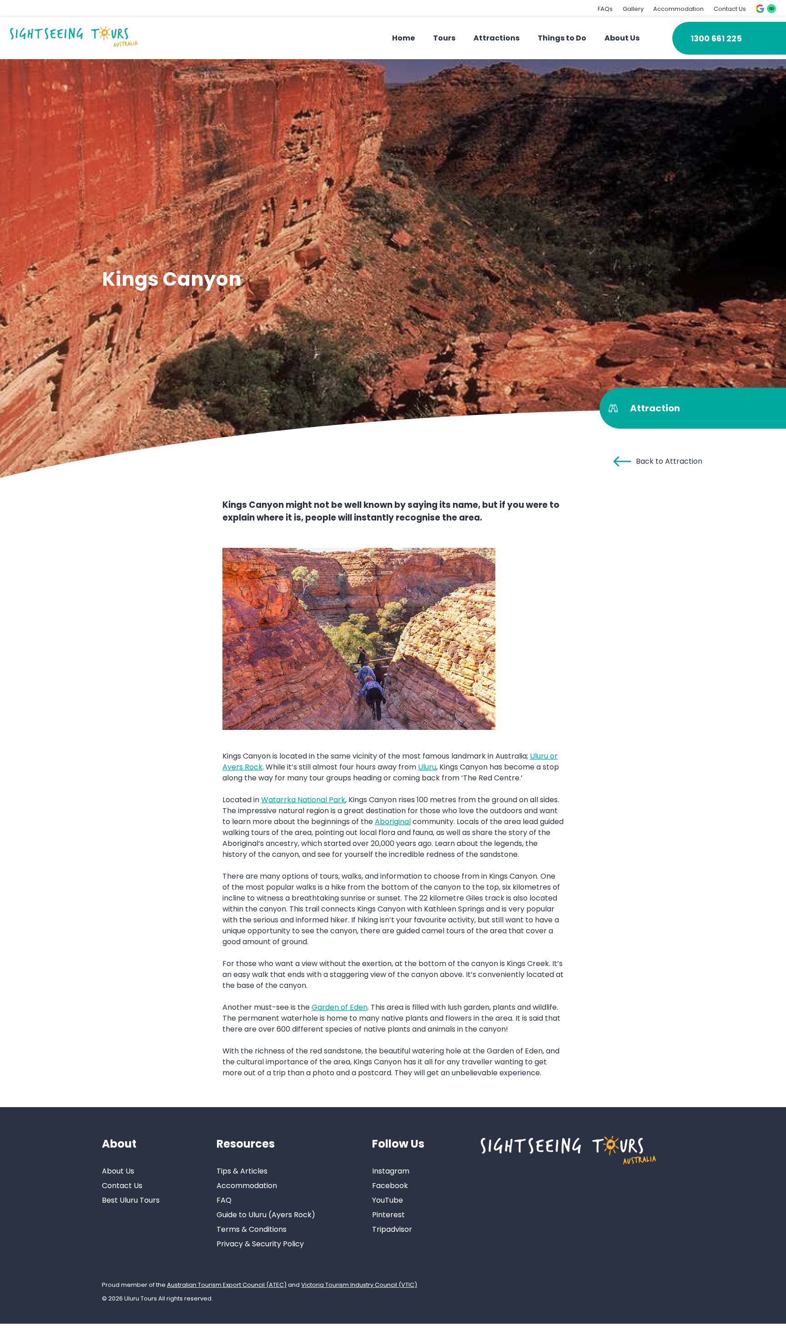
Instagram (390, 1171)
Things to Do (562, 38)
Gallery (633, 9)
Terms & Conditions (252, 1229)
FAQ (224, 1200)
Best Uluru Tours (131, 1200)
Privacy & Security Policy (260, 1244)
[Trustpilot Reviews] (771, 8)
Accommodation (678, 9)
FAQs (605, 9)
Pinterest (388, 1214)
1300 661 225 (716, 38)
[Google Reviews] (760, 8)
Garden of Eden (340, 1007)
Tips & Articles (242, 1171)
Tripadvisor (392, 1229)
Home (403, 38)
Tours (444, 38)
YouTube (387, 1200)
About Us (622, 38)
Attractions (496, 38)
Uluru (427, 767)
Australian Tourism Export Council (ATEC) (227, 1284)
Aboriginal (393, 821)
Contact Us (730, 9)
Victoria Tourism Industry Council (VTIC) (359, 1284)
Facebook (390, 1185)
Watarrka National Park (303, 799)
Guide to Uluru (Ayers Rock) (266, 1214)
